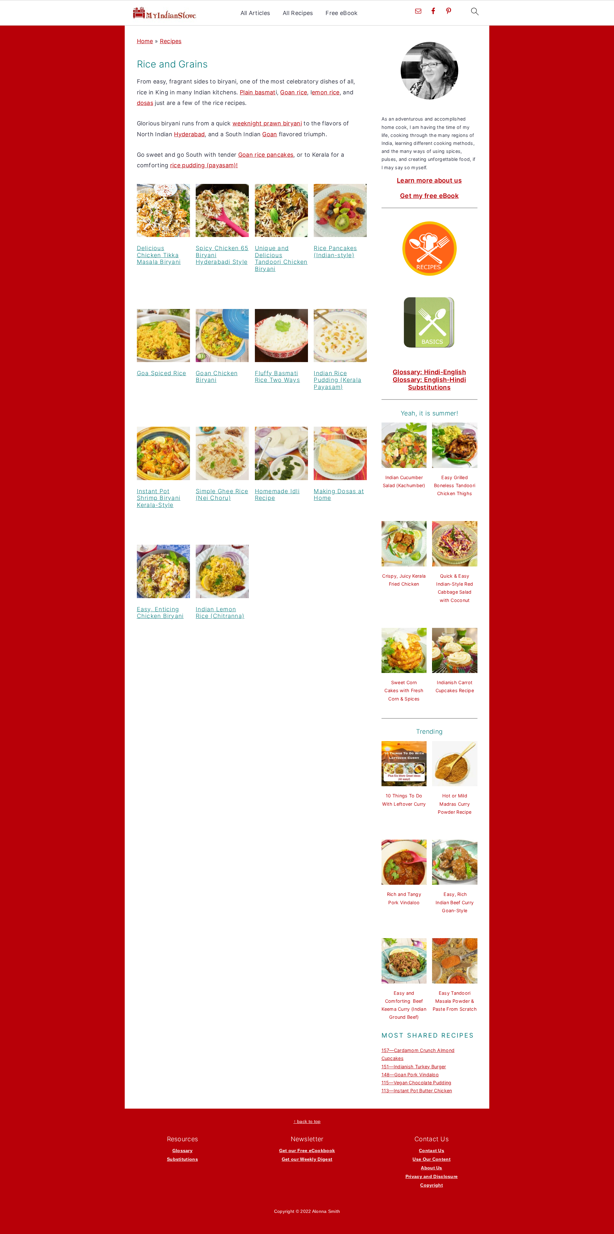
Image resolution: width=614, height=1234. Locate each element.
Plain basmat (258, 92)
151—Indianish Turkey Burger (414, 1066)
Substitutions (429, 387)
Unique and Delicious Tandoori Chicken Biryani (281, 258)
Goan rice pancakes (265, 154)
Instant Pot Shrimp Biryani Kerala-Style (159, 498)
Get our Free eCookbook (307, 1150)
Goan (269, 134)
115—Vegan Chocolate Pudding (417, 1082)
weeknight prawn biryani (267, 123)
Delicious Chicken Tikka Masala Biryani (159, 255)
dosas (145, 102)
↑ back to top (307, 1121)
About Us (431, 1167)
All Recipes (298, 13)
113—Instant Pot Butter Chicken (417, 1090)
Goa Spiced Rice (161, 373)
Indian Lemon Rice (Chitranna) (220, 613)
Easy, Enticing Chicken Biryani (160, 613)
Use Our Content (432, 1159)
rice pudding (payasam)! (204, 165)
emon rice (326, 92)
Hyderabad (189, 134)
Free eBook (342, 13)
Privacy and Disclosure (431, 1176)
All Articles (255, 13)
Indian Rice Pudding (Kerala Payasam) (337, 380)
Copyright (431, 1185)
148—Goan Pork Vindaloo (410, 1074)
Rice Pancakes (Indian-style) (335, 251)
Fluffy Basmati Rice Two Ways (277, 377)
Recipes (171, 41)
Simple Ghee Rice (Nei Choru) (222, 495)
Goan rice (293, 92)
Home (145, 41)
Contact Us (431, 1150)
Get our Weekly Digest (307, 1159)
